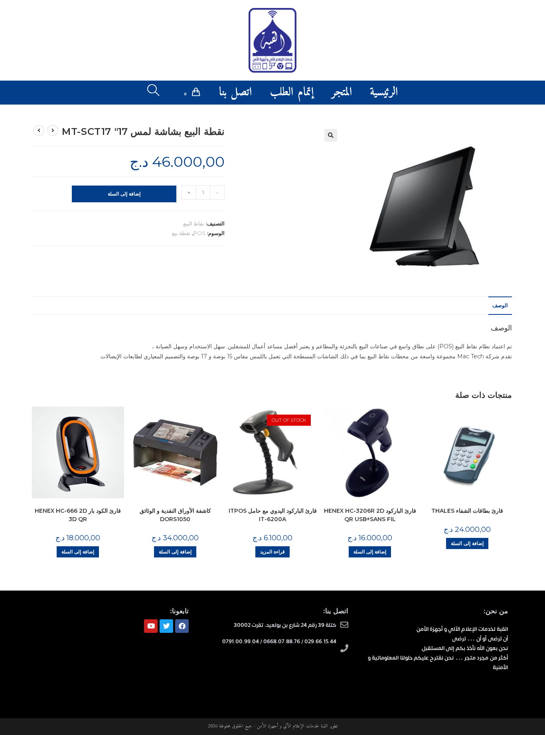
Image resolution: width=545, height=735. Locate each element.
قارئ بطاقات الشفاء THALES (467, 510)
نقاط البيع (193, 223)
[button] (330, 135)
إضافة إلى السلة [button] (77, 552)
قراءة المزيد (272, 552)
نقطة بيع (181, 233)
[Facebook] (182, 626)
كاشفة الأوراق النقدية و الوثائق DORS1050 (175, 515)
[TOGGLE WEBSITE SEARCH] (153, 93)
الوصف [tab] (500, 305)
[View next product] (38, 130)
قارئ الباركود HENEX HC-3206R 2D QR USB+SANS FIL (370, 515)
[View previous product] (52, 130)
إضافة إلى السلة (124, 194)
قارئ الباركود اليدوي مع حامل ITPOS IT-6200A (273, 515)
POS (199, 233)
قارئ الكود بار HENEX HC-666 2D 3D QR (78, 515)
